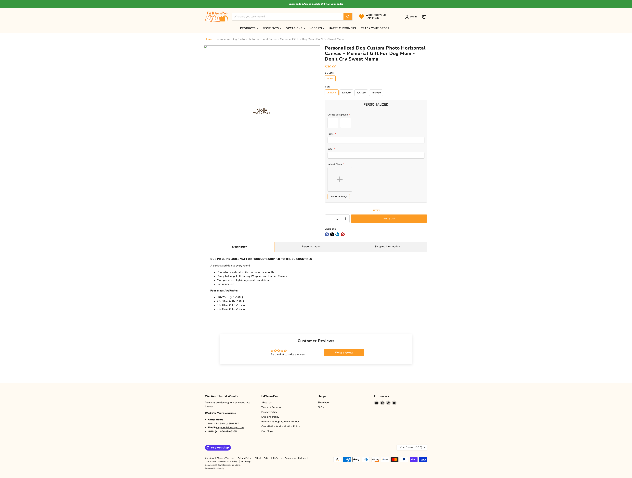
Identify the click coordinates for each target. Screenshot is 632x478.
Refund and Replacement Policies (280, 421)
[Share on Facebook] (327, 234)
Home (208, 39)
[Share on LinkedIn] (337, 234)
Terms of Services (271, 407)
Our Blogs (267, 431)
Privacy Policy (269, 412)
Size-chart (323, 402)
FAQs (321, 407)
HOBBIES (316, 28)
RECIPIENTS (271, 28)
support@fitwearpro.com (230, 427)
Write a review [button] (344, 352)
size (327, 87)
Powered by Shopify (214, 468)
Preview (376, 210)
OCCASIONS (294, 28)
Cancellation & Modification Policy (280, 426)
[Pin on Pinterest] (343, 234)
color (329, 73)
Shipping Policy (270, 416)
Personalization (311, 246)
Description (239, 247)
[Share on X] (332, 234)
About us (266, 402)
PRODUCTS (248, 28)
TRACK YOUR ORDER (375, 28)
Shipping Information (387, 246)
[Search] (347, 16)
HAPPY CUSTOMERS (342, 28)
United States (410, 447)
